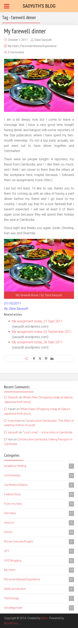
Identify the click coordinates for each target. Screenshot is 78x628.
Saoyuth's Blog (39, 6)
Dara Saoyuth (43, 39)
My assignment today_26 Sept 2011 (37, 342)
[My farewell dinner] (39, 85)
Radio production (38, 588)
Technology (38, 598)
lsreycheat (14, 420)
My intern (13, 46)
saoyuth (13, 432)
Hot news (38, 513)
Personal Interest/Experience (38, 46)
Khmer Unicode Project (38, 541)
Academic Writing (38, 466)
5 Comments (16, 52)
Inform (38, 532)
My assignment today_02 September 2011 (42, 332)
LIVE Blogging (38, 560)
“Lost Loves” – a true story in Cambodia (47, 432)
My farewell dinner (25, 31)
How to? (38, 522)
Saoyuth (13, 397)
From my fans (38, 503)
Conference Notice (38, 484)
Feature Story (38, 494)
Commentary (38, 475)
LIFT (38, 551)
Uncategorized (38, 607)
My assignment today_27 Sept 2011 (37, 321)
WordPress (11, 623)
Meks (44, 618)
